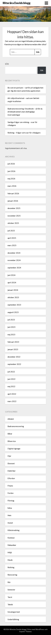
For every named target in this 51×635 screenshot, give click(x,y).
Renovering (12, 575)
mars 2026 (12, 186)
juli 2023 (11, 320)
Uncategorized (14, 612)
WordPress (40, 629)
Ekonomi (11, 463)
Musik (10, 560)
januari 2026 (13, 201)
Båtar (10, 434)
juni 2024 (11, 275)
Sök (7, 64)
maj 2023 (11, 334)
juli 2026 (11, 164)
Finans (10, 486)
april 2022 (12, 394)
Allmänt (11, 419)
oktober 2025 (13, 223)
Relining (11, 567)
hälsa (10, 508)
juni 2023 (11, 327)
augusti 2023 (13, 312)
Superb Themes (25, 631)
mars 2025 (12, 245)
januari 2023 (13, 349)
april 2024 (12, 282)
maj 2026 (11, 178)
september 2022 (14, 364)
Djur (9, 456)
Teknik (10, 604)
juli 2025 (11, 230)
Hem (9, 515)
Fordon (10, 493)
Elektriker (12, 471)
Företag (11, 500)
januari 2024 (13, 290)
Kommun (11, 538)
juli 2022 (11, 372)
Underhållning (13, 619)
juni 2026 (11, 171)
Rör (9, 582)
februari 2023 (13, 342)
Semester (11, 589)
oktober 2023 (13, 297)
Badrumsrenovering (16, 426)
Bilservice (12, 441)
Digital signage (14, 448)
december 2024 (14, 253)
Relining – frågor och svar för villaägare (24, 133)
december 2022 (14, 357)
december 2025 (14, 208)
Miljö (10, 552)
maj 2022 (11, 386)
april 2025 (12, 238)
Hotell (10, 523)
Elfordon (11, 478)
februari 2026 (13, 193)
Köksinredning (13, 530)
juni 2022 (11, 379)
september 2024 (14, 267)
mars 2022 (12, 401)
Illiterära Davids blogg (16, 3)
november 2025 (14, 216)
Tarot (10, 597)
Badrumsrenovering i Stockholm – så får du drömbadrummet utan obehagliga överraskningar (25, 112)
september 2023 (14, 305)
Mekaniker (12, 545)
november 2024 (14, 260)
